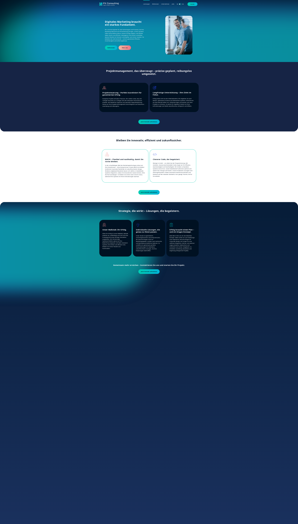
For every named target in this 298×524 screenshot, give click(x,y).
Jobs (173, 4)
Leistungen (146, 4)
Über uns (125, 47)
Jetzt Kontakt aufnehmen (149, 122)
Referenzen (155, 4)
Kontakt (192, 4)
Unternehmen (165, 4)
